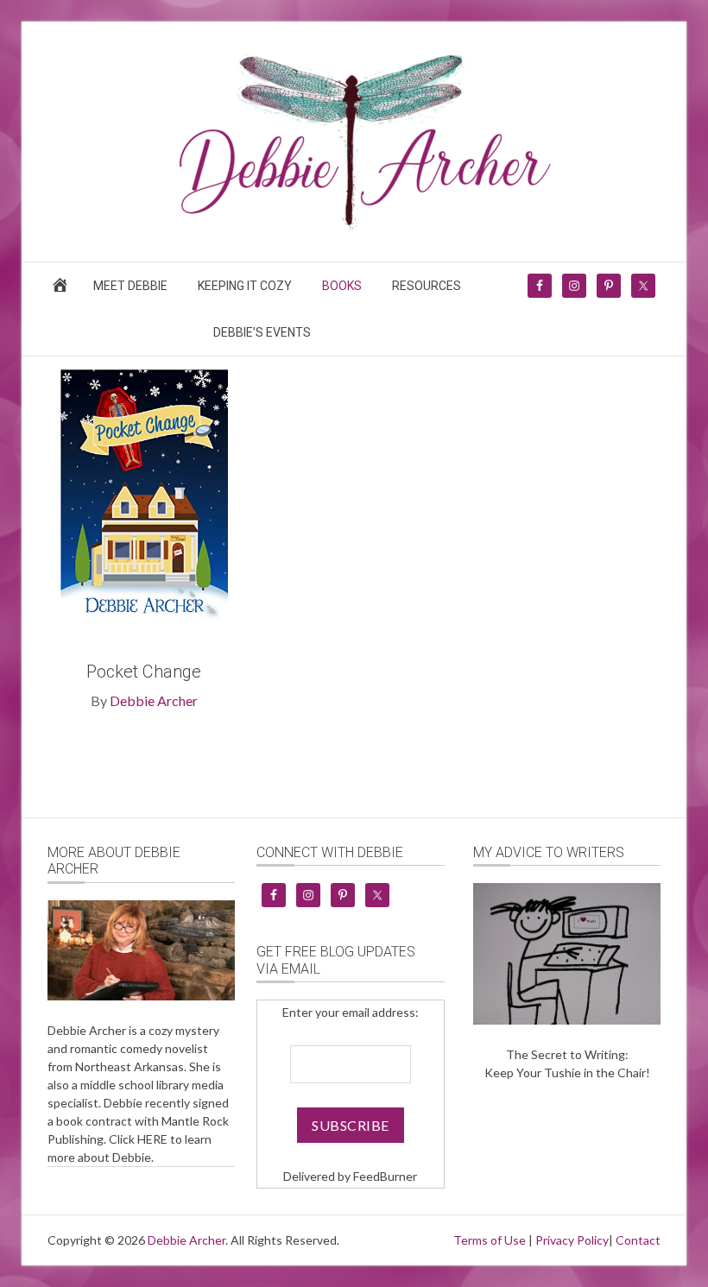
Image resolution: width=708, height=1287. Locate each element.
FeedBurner (385, 1176)
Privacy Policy (572, 1240)
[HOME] (63, 290)
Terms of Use (489, 1240)
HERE (152, 1139)
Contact (638, 1240)
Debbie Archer (154, 700)
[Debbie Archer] (354, 225)
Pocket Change (143, 671)
